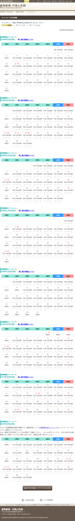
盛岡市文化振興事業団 (8, 1)
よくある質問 (33, 505)
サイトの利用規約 (46, 505)
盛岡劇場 (27, 1)
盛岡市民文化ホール (19, 1)
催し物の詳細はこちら (25, 39)
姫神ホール (39, 1)
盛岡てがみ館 (69, 1)
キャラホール (33, 1)
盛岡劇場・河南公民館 (37, 6)
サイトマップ (11, 505)
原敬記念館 (54, 1)
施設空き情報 (20, 12)
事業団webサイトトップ (49, 427)
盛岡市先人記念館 (47, 1)
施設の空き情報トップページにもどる (37, 488)
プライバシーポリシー (61, 505)
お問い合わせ (22, 505)
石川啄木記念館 (61, 1)
